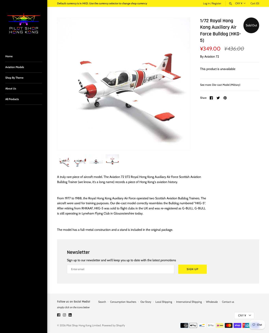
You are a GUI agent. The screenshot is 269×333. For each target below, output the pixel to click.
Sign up (192, 269)
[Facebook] (58, 315)
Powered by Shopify (113, 325)
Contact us (228, 301)
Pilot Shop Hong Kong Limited (83, 325)
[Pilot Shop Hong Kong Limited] (23, 23)
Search (102, 301)
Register (216, 3)
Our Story (145, 301)
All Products (12, 99)
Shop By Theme (14, 77)
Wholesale (212, 301)
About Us (10, 88)
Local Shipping (163, 301)
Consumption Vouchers (123, 301)
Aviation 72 (211, 56)
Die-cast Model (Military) (226, 84)
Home (9, 56)
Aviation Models (14, 67)
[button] (181, 84)
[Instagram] (64, 315)
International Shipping (189, 301)
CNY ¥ (238, 3)
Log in (206, 3)
